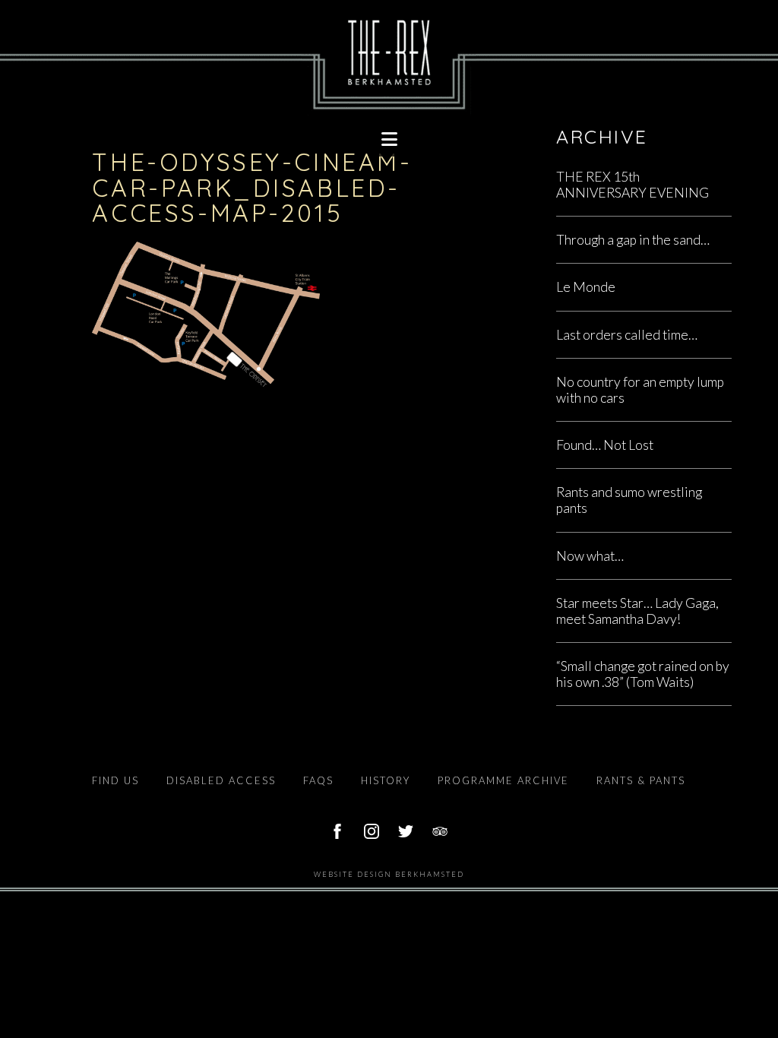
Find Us (115, 780)
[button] (389, 139)
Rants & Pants (640, 780)
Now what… (590, 556)
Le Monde (585, 287)
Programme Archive (503, 780)
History (385, 780)
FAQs (318, 780)
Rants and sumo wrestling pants (629, 500)
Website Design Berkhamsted (389, 874)
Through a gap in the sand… (633, 240)
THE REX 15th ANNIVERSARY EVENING (632, 185)
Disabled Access (221, 780)
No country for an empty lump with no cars (640, 390)
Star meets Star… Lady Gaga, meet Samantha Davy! (637, 611)
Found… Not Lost (604, 445)
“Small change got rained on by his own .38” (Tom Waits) (642, 674)
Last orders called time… (626, 335)
